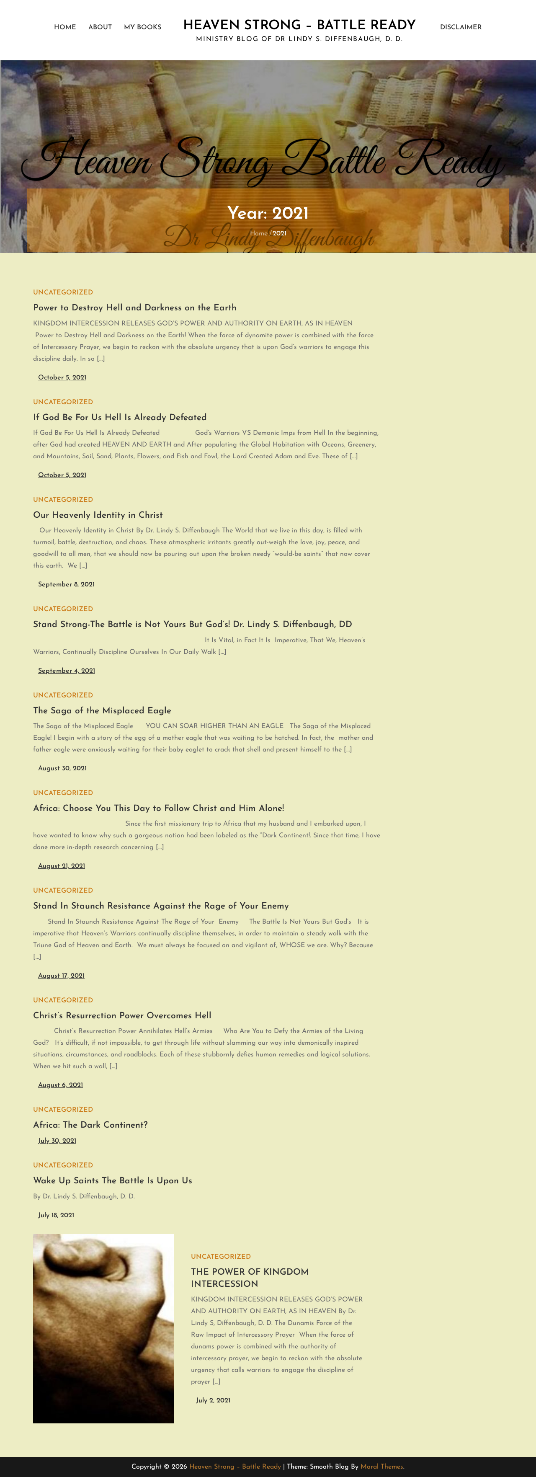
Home (65, 27)
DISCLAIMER (461, 27)
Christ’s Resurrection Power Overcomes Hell (122, 1016)
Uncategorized (63, 292)
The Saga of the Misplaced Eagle (102, 711)
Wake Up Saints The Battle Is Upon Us (112, 1181)
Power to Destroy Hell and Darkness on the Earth (135, 308)
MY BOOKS (142, 27)
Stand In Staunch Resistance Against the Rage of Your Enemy (161, 906)
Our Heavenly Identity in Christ (98, 515)
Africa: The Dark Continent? (90, 1125)
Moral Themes (382, 1467)
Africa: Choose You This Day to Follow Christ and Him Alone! (158, 808)
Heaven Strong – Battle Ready (299, 26)
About (100, 27)
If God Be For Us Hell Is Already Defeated (120, 417)
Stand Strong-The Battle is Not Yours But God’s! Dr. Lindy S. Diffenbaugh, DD (192, 624)
